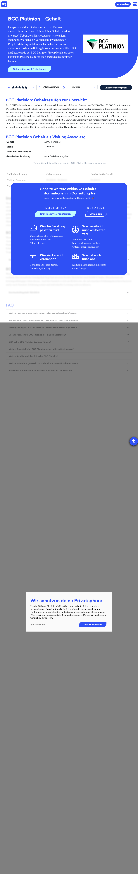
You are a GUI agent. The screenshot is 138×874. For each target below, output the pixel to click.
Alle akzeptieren (93, 624)
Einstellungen (37, 624)
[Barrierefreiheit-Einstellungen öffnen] (134, 441)
